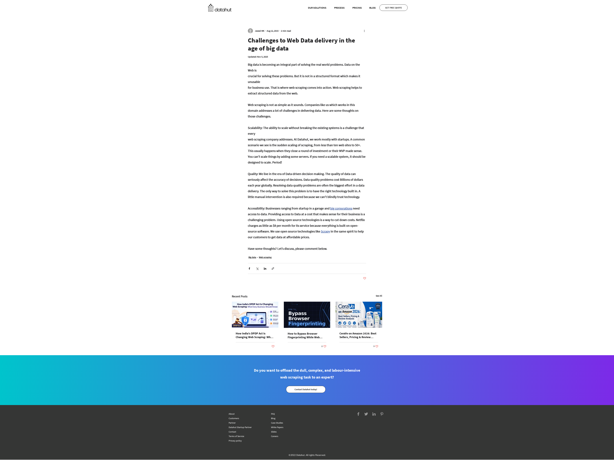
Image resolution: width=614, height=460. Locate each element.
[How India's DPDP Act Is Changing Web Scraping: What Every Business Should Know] (255, 315)
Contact (232, 431)
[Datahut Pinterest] (381, 414)
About (232, 413)
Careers (274, 436)
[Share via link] (272, 268)
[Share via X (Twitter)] (257, 268)
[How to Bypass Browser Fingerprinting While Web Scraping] (307, 315)
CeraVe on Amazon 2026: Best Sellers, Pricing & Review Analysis (357, 335)
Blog (273, 418)
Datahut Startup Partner (240, 427)
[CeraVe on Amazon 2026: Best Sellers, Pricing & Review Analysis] (359, 315)
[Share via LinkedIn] (265, 268)
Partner (232, 422)
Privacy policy (235, 440)
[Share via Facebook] (249, 268)
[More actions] (364, 31)
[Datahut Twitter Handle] (366, 414)
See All (379, 295)
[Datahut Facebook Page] (358, 414)
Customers (234, 418)
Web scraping (265, 257)
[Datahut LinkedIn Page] (374, 414)
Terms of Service (236, 436)
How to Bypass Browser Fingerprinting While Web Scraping (304, 335)
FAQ (273, 413)
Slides (274, 431)
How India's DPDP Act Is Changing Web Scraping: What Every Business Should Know (254, 335)
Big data (252, 257)
